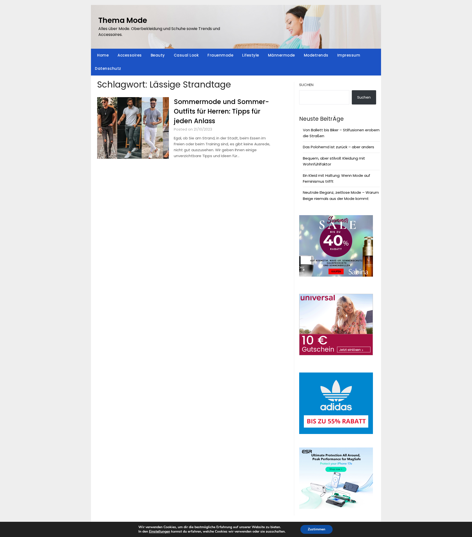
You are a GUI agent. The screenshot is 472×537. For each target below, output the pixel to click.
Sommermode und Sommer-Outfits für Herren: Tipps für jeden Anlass (221, 111)
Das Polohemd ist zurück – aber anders (338, 146)
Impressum (348, 55)
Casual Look (186, 55)
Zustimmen (316, 529)
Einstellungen (159, 531)
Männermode (281, 55)
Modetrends (316, 55)
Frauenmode (220, 55)
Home (103, 55)
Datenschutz (108, 68)
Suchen (306, 84)
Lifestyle (250, 55)
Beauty (158, 55)
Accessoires (130, 55)
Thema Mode (122, 20)
